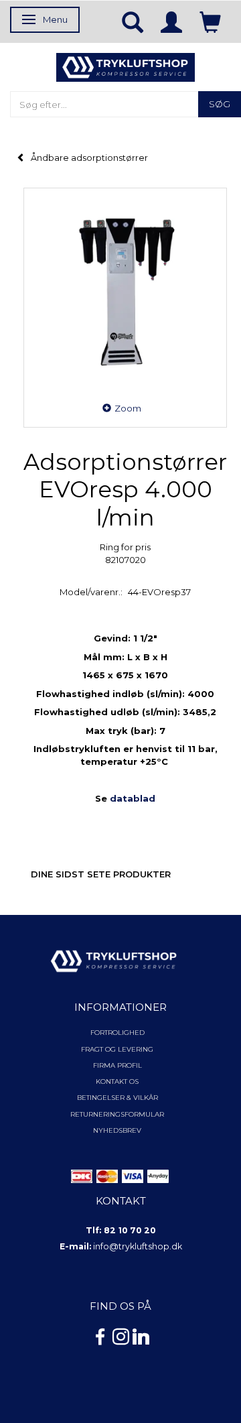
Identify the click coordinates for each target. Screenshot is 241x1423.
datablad (132, 798)
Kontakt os (117, 1081)
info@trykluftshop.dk (137, 1246)
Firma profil (117, 1065)
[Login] (171, 21)
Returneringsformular (117, 1114)
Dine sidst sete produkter (101, 874)
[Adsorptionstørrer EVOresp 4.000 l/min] (125, 289)
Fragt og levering (117, 1049)
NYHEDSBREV (117, 1130)
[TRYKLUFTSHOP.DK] (125, 66)
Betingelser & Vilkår (117, 1097)
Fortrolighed (117, 1032)
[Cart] (210, 21)
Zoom (127, 408)
